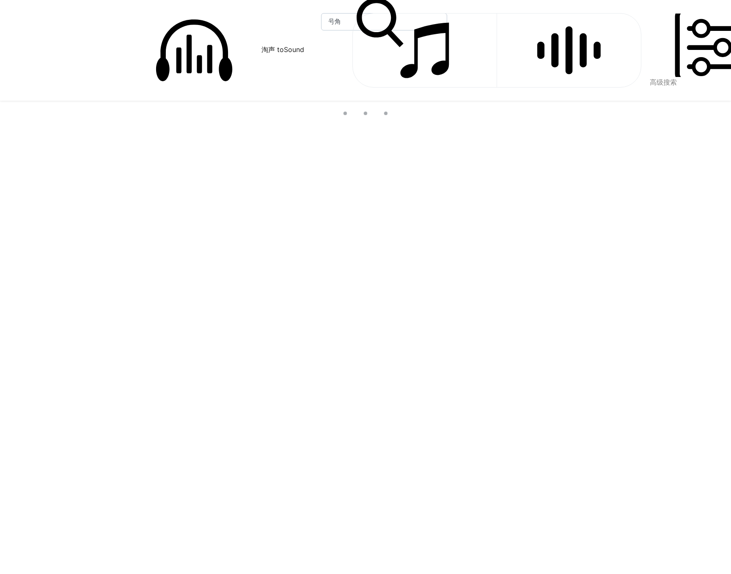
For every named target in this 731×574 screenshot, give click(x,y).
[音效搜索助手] (569, 50)
